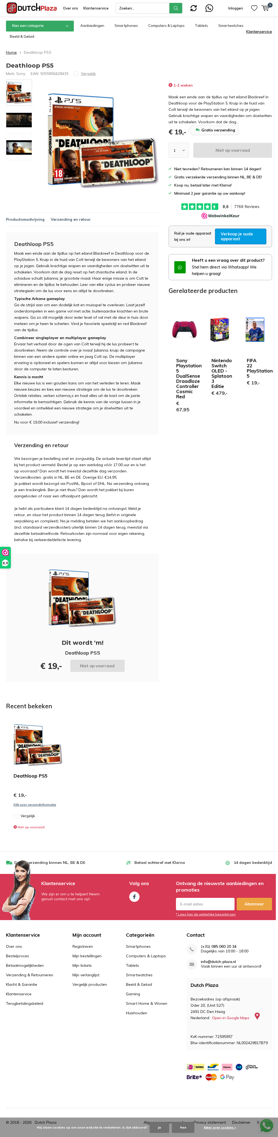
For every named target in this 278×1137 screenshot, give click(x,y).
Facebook (134, 897)
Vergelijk (28, 816)
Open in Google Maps (231, 1017)
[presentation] (152, 140)
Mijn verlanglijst (85, 974)
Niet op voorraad (233, 150)
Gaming (133, 993)
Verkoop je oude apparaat (237, 236)
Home (11, 52)
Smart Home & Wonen (146, 1003)
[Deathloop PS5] (38, 745)
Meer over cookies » (220, 1127)
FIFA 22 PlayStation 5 (260, 368)
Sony (20, 73)
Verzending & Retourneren (29, 974)
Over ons (70, 8)
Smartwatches (231, 25)
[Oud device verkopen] (193, 7)
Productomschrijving (25, 219)
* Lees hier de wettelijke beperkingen (206, 914)
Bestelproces (17, 955)
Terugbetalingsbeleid (24, 1003)
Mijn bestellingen (87, 955)
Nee (183, 1127)
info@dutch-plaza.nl (218, 961)
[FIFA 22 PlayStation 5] (255, 330)
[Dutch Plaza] (32, 8)
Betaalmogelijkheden (25, 965)
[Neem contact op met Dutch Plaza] (180, 267)
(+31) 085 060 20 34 (218, 946)
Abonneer (254, 904)
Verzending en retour (71, 219)
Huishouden (136, 1012)
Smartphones (126, 25)
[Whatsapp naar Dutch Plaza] (209, 7)
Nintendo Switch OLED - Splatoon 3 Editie (221, 373)
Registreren (82, 946)
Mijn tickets (82, 965)
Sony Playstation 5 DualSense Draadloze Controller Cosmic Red (189, 378)
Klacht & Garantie (21, 984)
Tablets (201, 25)
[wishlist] (254, 8)
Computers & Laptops (166, 25)
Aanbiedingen (92, 25)
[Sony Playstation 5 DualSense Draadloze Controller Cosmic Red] (184, 330)
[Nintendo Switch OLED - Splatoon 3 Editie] (219, 330)
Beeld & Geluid (22, 36)
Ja (159, 1127)
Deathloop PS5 (31, 776)
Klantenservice (96, 8)
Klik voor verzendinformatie (35, 805)
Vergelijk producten (89, 984)
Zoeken (175, 8)
